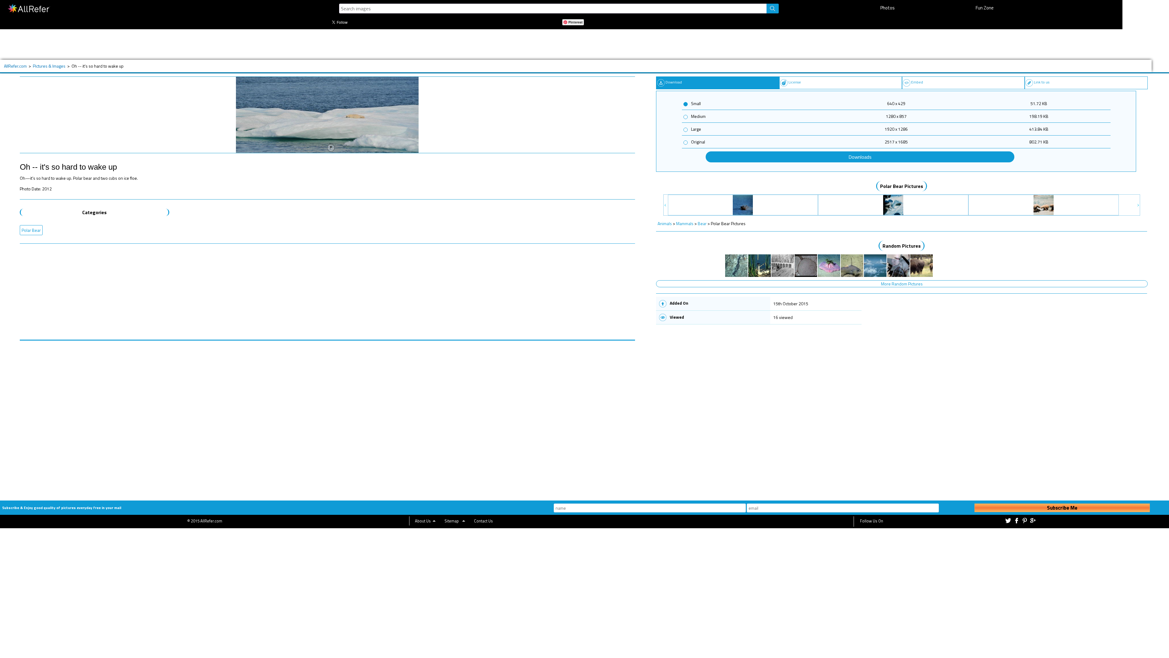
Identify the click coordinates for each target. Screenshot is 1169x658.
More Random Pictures (902, 284)
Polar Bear (31, 230)
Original (698, 142)
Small (696, 103)
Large (696, 129)
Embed (917, 82)
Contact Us (483, 521)
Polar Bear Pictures (901, 186)
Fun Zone (985, 7)
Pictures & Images (49, 66)
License (794, 82)
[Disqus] (327, 417)
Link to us (1041, 82)
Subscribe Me (1062, 508)
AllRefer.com (15, 66)
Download (673, 82)
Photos (887, 7)
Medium (698, 116)
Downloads (860, 157)
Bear (702, 223)
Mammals (684, 223)
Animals (665, 223)
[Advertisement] (229, 44)
